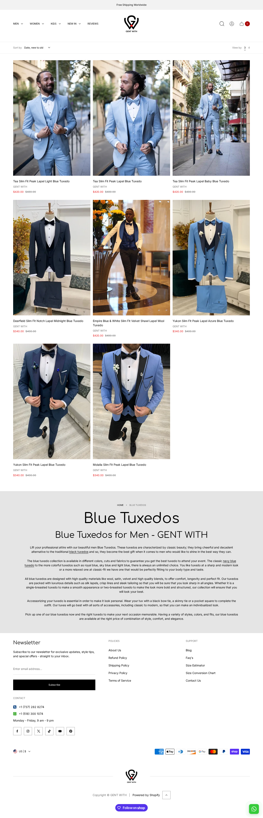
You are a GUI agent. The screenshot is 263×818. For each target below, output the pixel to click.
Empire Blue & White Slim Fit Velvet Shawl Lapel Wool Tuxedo (128, 323)
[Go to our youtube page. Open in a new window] (60, 731)
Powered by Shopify (146, 795)
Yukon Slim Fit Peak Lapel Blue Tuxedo (39, 464)
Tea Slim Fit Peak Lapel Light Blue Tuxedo (41, 181)
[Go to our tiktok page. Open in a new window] (49, 731)
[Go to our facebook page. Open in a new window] (17, 731)
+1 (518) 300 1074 (31, 713)
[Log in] (231, 23)
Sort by (17, 47)
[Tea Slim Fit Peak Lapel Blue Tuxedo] (131, 118)
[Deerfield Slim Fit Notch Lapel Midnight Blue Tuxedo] (51, 257)
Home (120, 505)
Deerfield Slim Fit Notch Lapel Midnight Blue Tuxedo (48, 321)
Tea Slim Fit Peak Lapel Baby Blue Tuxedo (201, 181)
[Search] (221, 23)
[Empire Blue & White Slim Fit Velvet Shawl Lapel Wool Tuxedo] (131, 257)
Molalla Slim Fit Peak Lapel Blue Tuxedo (119, 464)
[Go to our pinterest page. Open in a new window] (71, 731)
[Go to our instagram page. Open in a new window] (28, 731)
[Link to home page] (131, 776)
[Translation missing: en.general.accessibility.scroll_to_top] (166, 795)
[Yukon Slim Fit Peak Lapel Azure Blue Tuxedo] (211, 257)
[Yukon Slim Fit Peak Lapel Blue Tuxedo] (51, 401)
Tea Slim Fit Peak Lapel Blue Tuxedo (117, 181)
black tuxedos (78, 551)
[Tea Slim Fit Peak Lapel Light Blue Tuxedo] (51, 118)
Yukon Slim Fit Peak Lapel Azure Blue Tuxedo (203, 321)
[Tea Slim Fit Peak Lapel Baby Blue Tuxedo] (211, 118)
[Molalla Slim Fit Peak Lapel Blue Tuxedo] (131, 401)
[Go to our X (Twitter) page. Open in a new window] (39, 731)
